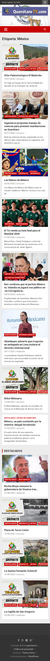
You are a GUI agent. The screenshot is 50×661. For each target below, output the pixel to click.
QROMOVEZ (35, 173)
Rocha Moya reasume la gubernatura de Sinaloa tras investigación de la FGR (20, 489)
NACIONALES (24, 479)
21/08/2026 (9, 493)
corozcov (20, 79)
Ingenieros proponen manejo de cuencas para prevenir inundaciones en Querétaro (24, 126)
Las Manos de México (16, 180)
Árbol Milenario (13, 398)
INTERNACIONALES (27, 335)
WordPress (33, 656)
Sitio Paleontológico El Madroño (23, 75)
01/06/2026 (9, 237)
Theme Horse (28, 653)
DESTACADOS (10, 69)
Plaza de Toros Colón (16, 530)
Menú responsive (45, 2)
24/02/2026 (9, 294)
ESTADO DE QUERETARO (28, 116)
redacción (20, 237)
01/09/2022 (9, 428)
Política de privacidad (23, 649)
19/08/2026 (9, 534)
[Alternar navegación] (5, 29)
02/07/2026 (9, 133)
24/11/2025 (9, 351)
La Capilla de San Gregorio (19, 611)
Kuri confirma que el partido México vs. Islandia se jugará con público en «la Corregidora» (24, 287)
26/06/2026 (9, 183)
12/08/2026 (9, 574)
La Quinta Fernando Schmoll (20, 570)
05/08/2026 (9, 615)
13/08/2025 (9, 402)
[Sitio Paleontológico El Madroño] (25, 58)
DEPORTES (9, 224)
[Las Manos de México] (25, 162)
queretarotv (13, 18)
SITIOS (33, 69)
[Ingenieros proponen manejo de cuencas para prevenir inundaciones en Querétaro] (25, 105)
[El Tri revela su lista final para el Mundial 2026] (25, 213)
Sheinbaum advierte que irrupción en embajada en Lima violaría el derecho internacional (23, 344)
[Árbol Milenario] (25, 381)
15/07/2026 (9, 79)
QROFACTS (23, 69)
